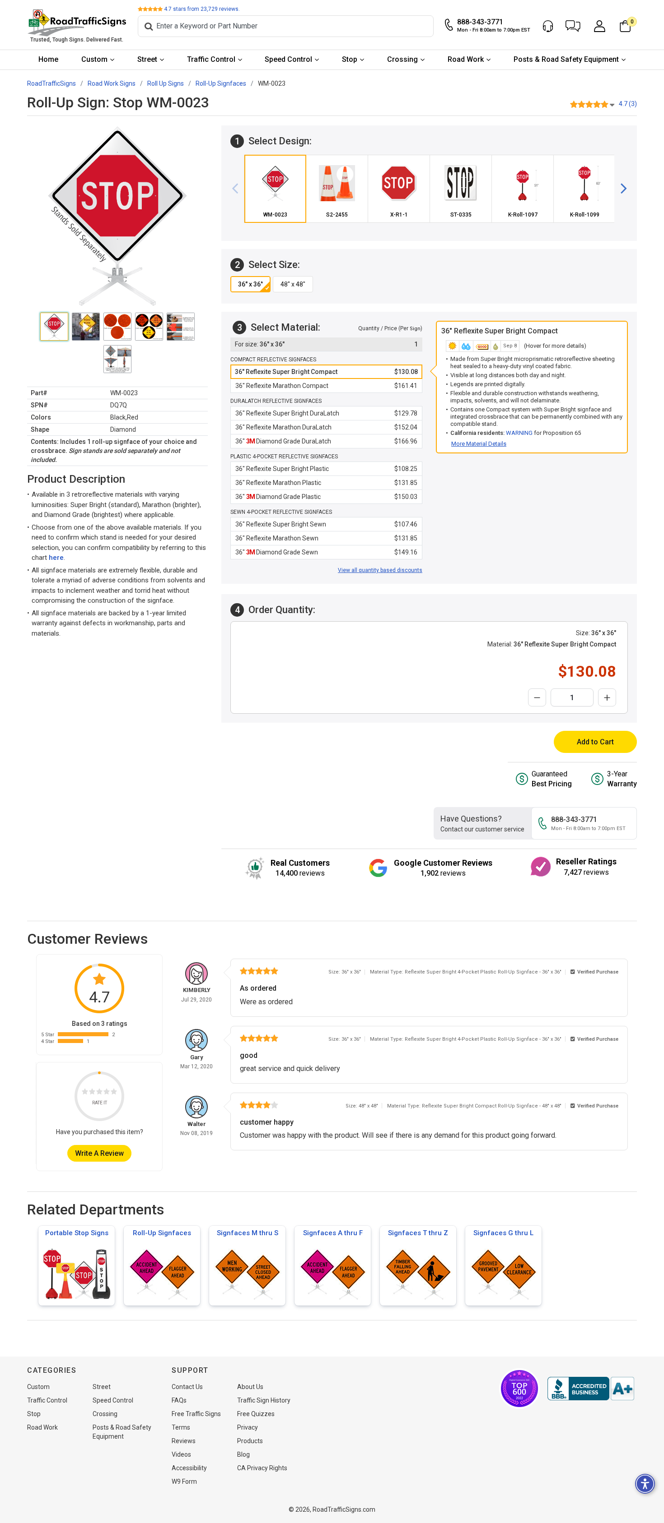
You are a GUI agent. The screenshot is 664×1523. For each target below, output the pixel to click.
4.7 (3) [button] (628, 103)
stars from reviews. (202, 9)
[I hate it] (85, 1092)
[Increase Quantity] (607, 697)
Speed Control (288, 59)
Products (250, 1441)
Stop (349, 59)
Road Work (466, 59)
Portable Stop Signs (76, 1233)
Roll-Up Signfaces (162, 1233)
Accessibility (189, 1468)
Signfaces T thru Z (418, 1233)
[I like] (106, 1092)
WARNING (519, 432)
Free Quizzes (256, 1413)
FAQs (179, 1400)
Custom (94, 59)
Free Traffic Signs (196, 1413)
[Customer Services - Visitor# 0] (548, 26)
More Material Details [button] (478, 443)
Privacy (247, 1427)
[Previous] (238, 188)
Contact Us (187, 1386)
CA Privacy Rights (262, 1468)
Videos (181, 1454)
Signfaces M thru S (247, 1233)
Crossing (402, 59)
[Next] (620, 188)
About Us (250, 1386)
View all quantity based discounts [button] (380, 570)
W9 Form (184, 1481)
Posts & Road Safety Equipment (566, 59)
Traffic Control (211, 59)
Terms (181, 1427)
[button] (573, 26)
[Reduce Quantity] (537, 697)
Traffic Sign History (263, 1400)
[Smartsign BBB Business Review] (590, 1388)
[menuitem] (48, 59)
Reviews (184, 1441)
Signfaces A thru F (333, 1233)
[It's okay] (99, 1092)
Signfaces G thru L (503, 1233)
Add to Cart (595, 742)
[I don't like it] (92, 1092)
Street (147, 59)
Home (48, 59)
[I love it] (113, 1092)
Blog (243, 1454)
